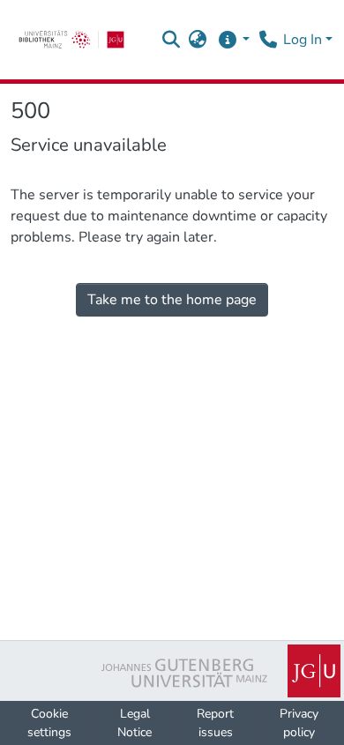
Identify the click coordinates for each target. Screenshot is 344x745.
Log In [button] (304, 39)
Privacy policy (299, 723)
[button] (172, 39)
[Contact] (268, 39)
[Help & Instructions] (233, 39)
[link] (71, 39)
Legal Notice (134, 723)
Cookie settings (49, 723)
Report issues (215, 723)
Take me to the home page (172, 299)
